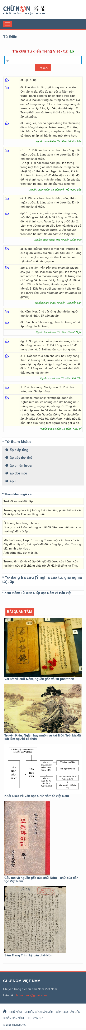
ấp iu (13, 481)
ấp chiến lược (20, 465)
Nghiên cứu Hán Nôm (38, 1012)
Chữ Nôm (29, 10)
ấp (12, 582)
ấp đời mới (18, 473)
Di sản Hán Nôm (13, 1018)
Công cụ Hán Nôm (68, 1012)
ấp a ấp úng (18, 450)
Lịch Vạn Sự (35, 1018)
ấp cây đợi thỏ (20, 457)
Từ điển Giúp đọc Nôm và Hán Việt (46, 593)
